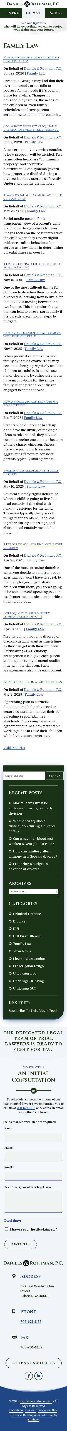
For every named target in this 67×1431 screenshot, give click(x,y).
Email (36, 13)
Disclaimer (12, 1220)
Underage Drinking (28, 981)
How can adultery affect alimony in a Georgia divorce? (33, 854)
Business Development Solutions (32, 1415)
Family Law (36, 73)
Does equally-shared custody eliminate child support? (26, 615)
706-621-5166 (26, 1108)
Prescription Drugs (28, 966)
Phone (8, 1147)
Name (8, 1128)
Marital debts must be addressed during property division (31, 808)
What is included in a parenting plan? (33, 682)
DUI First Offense (27, 936)
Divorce (19, 921)
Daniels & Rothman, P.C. (43, 68)
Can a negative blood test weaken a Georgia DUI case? (31, 841)
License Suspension (29, 959)
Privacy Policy (47, 1410)
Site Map (30, 1410)
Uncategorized (24, 973)
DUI (16, 929)
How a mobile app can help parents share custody (30, 403)
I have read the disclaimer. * (33, 1229)
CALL (58, 13)
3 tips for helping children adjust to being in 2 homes (32, 265)
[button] (11, 12)
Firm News (22, 951)
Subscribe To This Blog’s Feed (33, 1011)
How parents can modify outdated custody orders (31, 59)
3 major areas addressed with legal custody (31, 472)
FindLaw (33, 1419)
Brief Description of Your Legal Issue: (28, 1187)
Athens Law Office (33, 1363)
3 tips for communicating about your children (33, 546)
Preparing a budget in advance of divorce (28, 866)
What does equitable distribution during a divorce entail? (32, 826)
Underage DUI (24, 988)
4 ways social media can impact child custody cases (32, 196)
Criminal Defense (27, 914)
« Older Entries (14, 748)
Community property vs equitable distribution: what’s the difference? (31, 128)
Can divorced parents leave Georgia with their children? (32, 334)
